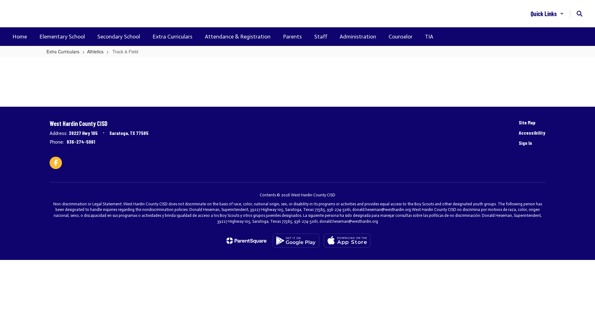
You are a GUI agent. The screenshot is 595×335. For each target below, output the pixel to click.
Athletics (95, 51)
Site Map (527, 122)
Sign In (525, 143)
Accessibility (532, 133)
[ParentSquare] (246, 240)
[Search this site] (579, 14)
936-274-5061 (81, 142)
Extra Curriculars (62, 51)
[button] (547, 13)
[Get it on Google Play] (296, 241)
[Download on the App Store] (347, 241)
